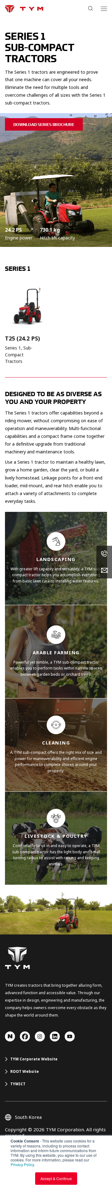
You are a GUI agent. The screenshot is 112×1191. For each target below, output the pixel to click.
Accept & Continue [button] (56, 1178)
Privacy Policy (22, 1164)
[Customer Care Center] (104, 554)
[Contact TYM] (104, 570)
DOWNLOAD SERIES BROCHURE (43, 124)
